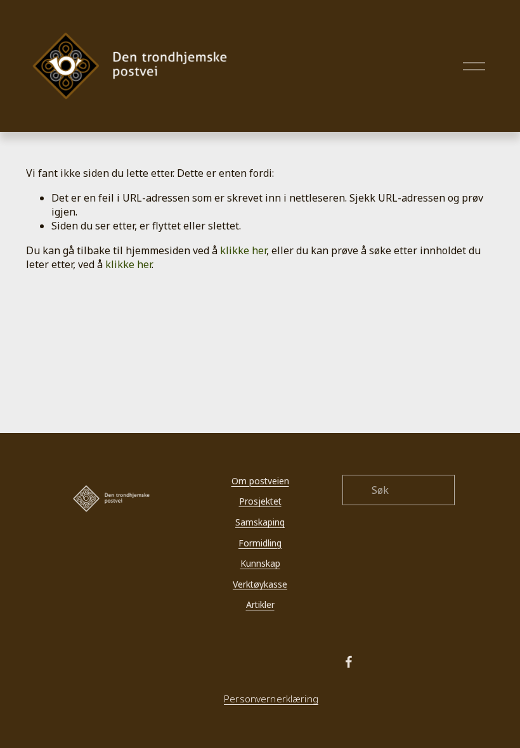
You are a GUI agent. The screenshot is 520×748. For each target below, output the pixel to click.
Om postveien (260, 481)
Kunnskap (260, 563)
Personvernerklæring (271, 699)
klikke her (243, 250)
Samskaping (260, 522)
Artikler (260, 604)
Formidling (260, 543)
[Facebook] (348, 661)
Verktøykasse (260, 584)
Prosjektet (260, 501)
